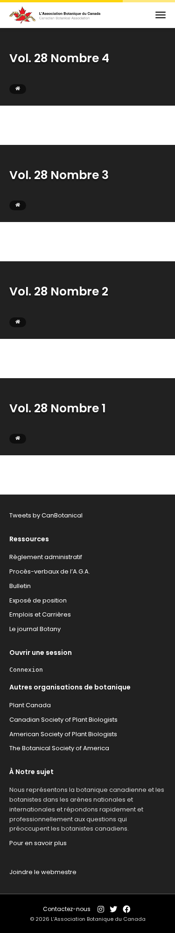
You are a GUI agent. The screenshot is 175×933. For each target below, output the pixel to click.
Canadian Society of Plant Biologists (63, 719)
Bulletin (20, 585)
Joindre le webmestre (43, 872)
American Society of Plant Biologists (63, 734)
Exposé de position (38, 600)
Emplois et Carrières (40, 614)
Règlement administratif (45, 557)
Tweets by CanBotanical (46, 515)
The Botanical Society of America (59, 748)
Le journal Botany (35, 628)
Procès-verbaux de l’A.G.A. (49, 571)
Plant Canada (30, 705)
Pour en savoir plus (38, 843)
